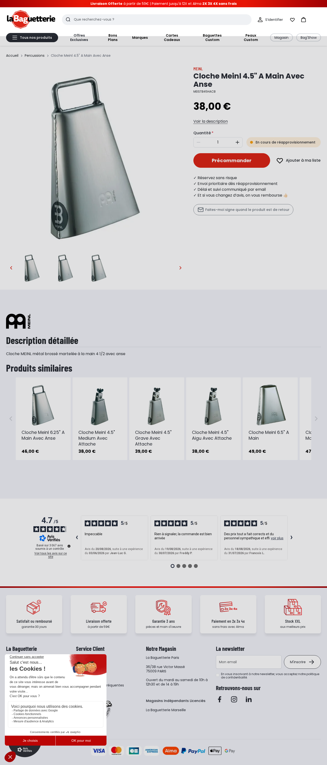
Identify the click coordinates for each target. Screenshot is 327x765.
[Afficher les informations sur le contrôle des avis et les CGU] (69, 546)
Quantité (202, 133)
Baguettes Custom (212, 37)
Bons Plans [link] (113, 37)
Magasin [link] (281, 37)
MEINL (198, 68)
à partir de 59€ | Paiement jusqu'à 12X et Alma (164, 3)
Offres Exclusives (79, 37)
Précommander (231, 160)
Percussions (35, 55)
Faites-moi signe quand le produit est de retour (247, 209)
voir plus (277, 538)
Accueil (12, 55)
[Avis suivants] (291, 537)
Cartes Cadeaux (172, 37)
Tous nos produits (36, 37)
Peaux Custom (251, 37)
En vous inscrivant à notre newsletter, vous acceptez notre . (270, 675)
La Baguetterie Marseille (166, 710)
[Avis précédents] (77, 537)
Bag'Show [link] (309, 37)
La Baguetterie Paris (162, 657)
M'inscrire (298, 662)
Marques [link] (140, 37)
